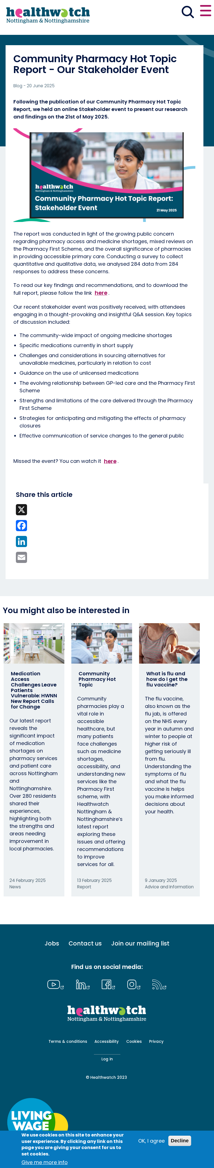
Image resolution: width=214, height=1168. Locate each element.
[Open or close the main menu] (205, 11)
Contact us (85, 943)
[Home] (47, 17)
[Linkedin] (84, 983)
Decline (180, 1140)
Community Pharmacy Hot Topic (97, 679)
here (101, 293)
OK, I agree (151, 1140)
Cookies (134, 1041)
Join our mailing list (140, 943)
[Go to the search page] (187, 12)
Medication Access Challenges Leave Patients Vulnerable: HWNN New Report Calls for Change (34, 690)
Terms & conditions (67, 1041)
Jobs (52, 943)
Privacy (156, 1041)
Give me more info (44, 1162)
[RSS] (159, 983)
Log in (107, 1059)
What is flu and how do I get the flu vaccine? (167, 679)
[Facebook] (110, 983)
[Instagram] (135, 983)
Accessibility (106, 1041)
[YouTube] (57, 983)
